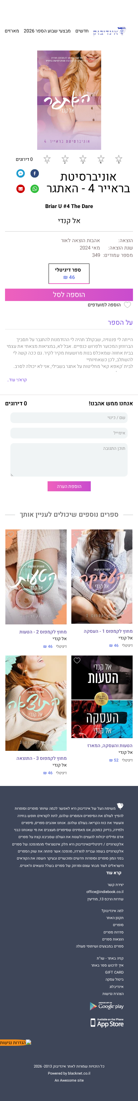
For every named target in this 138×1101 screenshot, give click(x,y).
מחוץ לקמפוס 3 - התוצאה (41, 758)
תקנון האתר (115, 918)
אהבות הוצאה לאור (80, 240)
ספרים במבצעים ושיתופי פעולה (100, 946)
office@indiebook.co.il (105, 892)
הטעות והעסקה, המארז (110, 745)
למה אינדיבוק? (100, 10)
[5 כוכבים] (118, 158)
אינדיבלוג (117, 987)
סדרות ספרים (114, 932)
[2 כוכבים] (65, 158)
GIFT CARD (78, 10)
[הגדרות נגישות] (15, 1042)
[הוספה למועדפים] (77, 535)
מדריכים (58, 10)
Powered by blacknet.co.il (69, 1073)
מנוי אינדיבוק (36, 10)
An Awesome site (69, 1080)
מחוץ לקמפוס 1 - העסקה (108, 631)
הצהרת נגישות (113, 994)
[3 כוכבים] (82, 158)
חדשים (82, 30)
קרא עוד (114, 873)
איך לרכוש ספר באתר (107, 965)
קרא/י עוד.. (17, 380)
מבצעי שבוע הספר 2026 (47, 30)
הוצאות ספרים (113, 939)
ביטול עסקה (115, 979)
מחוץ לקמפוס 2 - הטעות (43, 632)
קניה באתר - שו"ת (110, 958)
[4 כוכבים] (101, 158)
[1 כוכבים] (47, 158)
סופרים (118, 925)
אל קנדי (69, 221)
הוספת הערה (69, 486)
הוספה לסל (69, 295)
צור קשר (17, 10)
